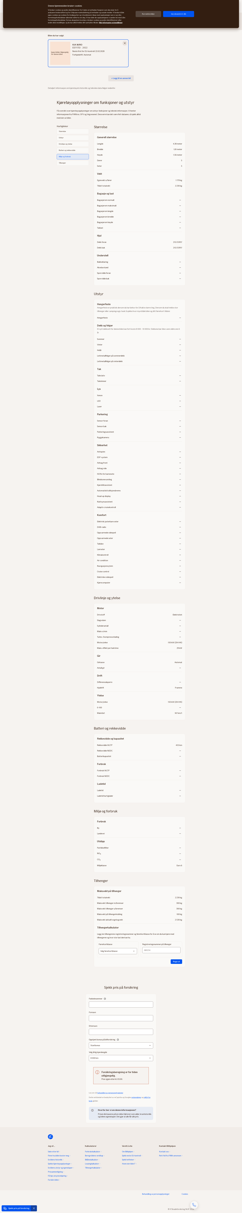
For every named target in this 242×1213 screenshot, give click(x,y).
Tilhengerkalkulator (92, 1168)
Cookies (185, 1194)
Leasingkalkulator (92, 1164)
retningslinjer (136, 1097)
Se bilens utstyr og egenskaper (60, 1168)
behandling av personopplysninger (110, 1093)
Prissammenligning (55, 1172)
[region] (121, 14)
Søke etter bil (53, 1152)
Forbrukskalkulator (92, 1152)
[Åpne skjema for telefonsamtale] (194, 1205)
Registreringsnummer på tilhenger (156, 944)
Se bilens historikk (55, 1160)
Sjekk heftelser (128, 1160)
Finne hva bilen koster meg (58, 1156)
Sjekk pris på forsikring (18, 1208)
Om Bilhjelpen (127, 1152)
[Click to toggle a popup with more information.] (104, 999)
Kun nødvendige (148, 14)
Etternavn (93, 1026)
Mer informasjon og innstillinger (111, 23)
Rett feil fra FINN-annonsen (170, 1156)
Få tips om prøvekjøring (57, 1176)
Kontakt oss (164, 1152)
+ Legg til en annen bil (121, 78)
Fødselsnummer (95, 998)
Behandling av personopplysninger (156, 1194)
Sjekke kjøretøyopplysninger (59, 1164)
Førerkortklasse (105, 944)
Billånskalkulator (91, 1160)
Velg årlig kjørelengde (98, 1052)
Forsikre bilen (53, 1180)
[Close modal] (124, 43)
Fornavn (92, 1012)
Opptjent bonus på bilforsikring (102, 1039)
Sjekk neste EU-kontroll (131, 1156)
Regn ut (176, 961)
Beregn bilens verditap (94, 1156)
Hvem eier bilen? (128, 1164)
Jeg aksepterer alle (178, 14)
